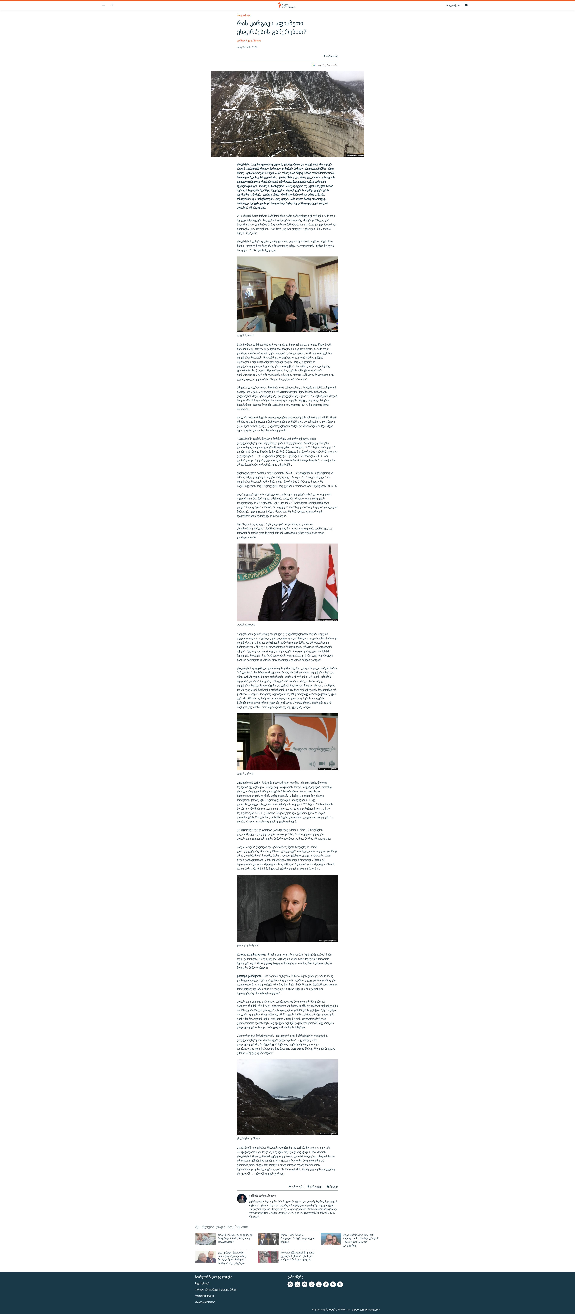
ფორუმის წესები (204, 1296)
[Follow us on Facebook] (290, 1284)
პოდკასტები (453, 5)
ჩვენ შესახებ (202, 1283)
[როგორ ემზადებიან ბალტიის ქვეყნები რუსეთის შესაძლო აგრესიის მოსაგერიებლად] (268, 1257)
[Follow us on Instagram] (319, 1284)
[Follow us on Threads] (326, 1284)
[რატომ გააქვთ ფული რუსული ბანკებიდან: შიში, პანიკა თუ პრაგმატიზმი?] (205, 1239)
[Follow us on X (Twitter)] (297, 1284)
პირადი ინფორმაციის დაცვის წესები (216, 1290)
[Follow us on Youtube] (304, 1284)
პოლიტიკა (244, 15)
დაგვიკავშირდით (205, 1302)
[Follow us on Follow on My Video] (311, 1284)
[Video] (466, 5)
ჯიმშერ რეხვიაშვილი (249, 41)
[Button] (330, 56)
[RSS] (333, 1284)
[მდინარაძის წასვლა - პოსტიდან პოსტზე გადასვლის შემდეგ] (268, 1239)
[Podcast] (340, 1284)
